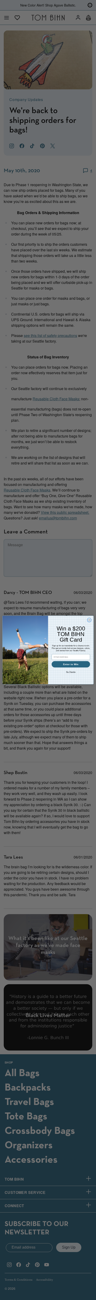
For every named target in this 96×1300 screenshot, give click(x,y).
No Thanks (70, 672)
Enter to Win (71, 664)
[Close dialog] (89, 620)
